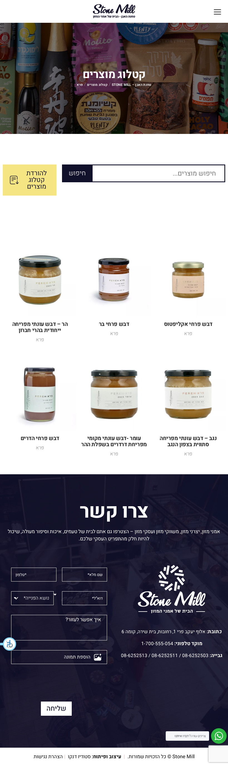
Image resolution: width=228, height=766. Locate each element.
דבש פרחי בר (114, 324)
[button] (8, 644)
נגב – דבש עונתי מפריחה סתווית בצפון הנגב (188, 441)
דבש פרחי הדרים (40, 438)
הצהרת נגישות (48, 756)
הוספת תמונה (77, 656)
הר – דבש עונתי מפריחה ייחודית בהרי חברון (40, 327)
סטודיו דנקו (79, 756)
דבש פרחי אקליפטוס (188, 324)
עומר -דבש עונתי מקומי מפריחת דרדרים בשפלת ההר (114, 441)
